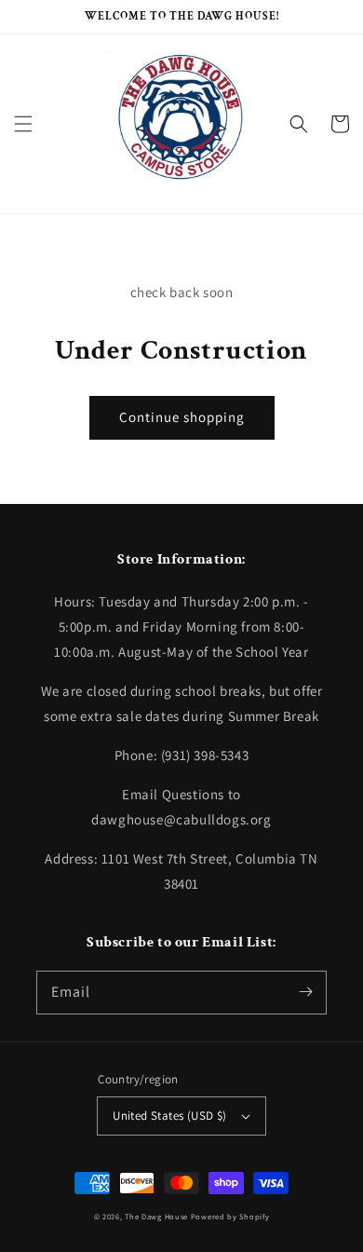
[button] (23, 123)
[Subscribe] (305, 992)
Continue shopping (182, 417)
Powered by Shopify (230, 1216)
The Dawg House (156, 1216)
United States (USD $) (169, 1115)
